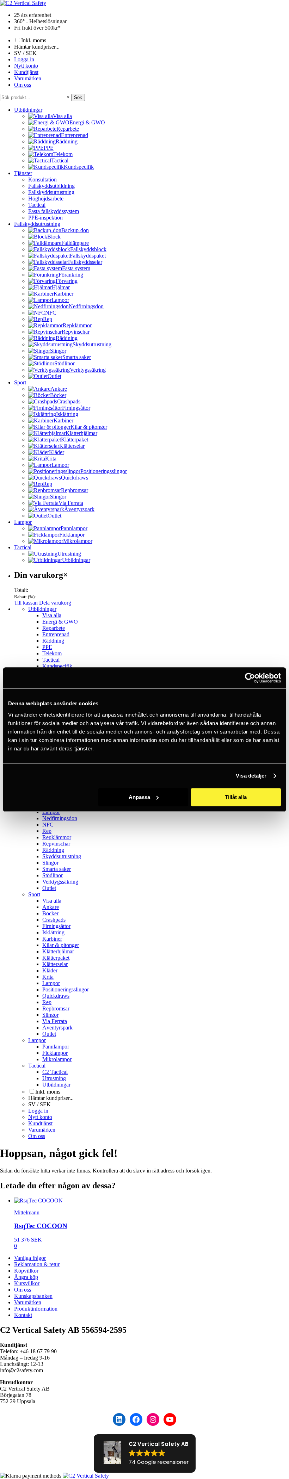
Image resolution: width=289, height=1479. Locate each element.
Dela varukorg (55, 603)
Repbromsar (55, 1008)
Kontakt (23, 1315)
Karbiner (52, 939)
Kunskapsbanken (33, 1296)
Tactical (36, 205)
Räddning (53, 641)
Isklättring (53, 932)
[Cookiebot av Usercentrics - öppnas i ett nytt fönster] (250, 678)
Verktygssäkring (60, 882)
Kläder (49, 970)
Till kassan (26, 603)
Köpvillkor (26, 1271)
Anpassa (139, 797)
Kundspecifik (57, 666)
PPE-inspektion (45, 218)
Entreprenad (55, 634)
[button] (145, 1453)
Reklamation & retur (37, 1264)
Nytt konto (26, 66)
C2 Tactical (55, 1072)
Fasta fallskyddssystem (53, 211)
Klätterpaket (55, 958)
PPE (47, 647)
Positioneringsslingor (65, 989)
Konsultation (42, 179)
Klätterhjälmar (58, 951)
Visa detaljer (251, 776)
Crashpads (54, 920)
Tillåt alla (236, 797)
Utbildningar (28, 110)
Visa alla (51, 615)
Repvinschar (56, 844)
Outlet (49, 888)
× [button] (68, 97)
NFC (48, 825)
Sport (20, 382)
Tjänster (23, 173)
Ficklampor (55, 1053)
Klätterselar (55, 964)
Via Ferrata (54, 1021)
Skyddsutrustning (61, 856)
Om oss (22, 85)
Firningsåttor (56, 926)
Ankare (50, 907)
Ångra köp (26, 1277)
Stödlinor (52, 875)
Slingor (50, 863)
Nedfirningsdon (59, 818)
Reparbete (53, 628)
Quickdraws (55, 996)
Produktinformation (35, 1309)
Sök (78, 97)
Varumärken (27, 78)
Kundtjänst (26, 72)
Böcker (50, 913)
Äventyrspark (57, 1028)
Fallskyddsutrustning (51, 192)
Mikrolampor (57, 1059)
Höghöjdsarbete (45, 199)
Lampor (23, 522)
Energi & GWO (60, 622)
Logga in (24, 59)
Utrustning (54, 1078)
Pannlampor (55, 1047)
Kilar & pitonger (60, 945)
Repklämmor (56, 837)
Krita (48, 977)
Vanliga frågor (30, 1258)
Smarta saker (56, 869)
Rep (46, 831)
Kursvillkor (26, 1283)
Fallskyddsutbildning (51, 186)
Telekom (52, 653)
